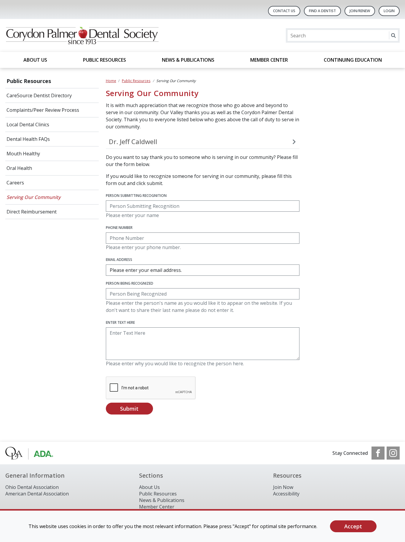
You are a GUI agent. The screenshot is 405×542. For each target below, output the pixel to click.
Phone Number (119, 227)
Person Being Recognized (129, 283)
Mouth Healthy (23, 153)
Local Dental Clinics (28, 124)
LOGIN (389, 10)
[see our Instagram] (393, 453)
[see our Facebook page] (378, 453)
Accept (353, 526)
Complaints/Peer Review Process (43, 110)
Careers (15, 182)
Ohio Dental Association (32, 487)
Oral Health (19, 168)
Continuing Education (353, 60)
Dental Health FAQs (28, 139)
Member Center (269, 60)
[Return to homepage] (82, 35)
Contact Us (284, 10)
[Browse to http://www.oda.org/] (35, 453)
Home (111, 80)
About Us (35, 60)
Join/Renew (360, 10)
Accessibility (286, 493)
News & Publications (188, 60)
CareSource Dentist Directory (39, 95)
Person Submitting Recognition (136, 195)
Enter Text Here (120, 322)
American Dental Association (37, 493)
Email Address (119, 259)
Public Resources (104, 60)
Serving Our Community (33, 197)
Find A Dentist (322, 10)
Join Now (283, 487)
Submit (129, 408)
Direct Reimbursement (32, 211)
